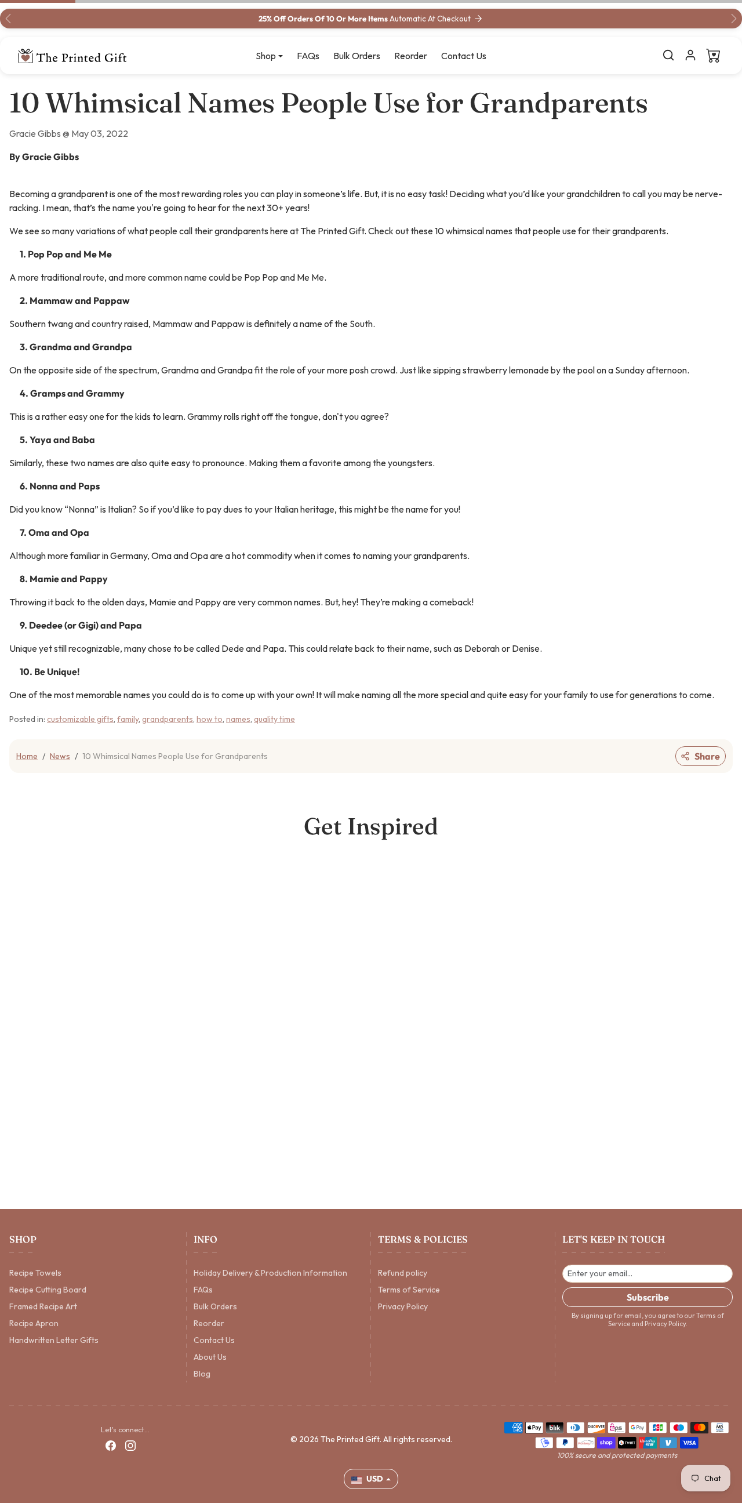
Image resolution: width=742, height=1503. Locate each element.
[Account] (690, 55)
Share (707, 756)
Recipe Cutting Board (47, 1289)
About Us (210, 1357)
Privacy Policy (403, 1306)
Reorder (410, 55)
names (238, 719)
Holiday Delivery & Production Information (270, 1273)
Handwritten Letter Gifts (54, 1340)
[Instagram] (130, 1445)
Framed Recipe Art (43, 1306)
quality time (274, 719)
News (60, 756)
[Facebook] (111, 1445)
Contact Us (463, 55)
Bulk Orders (356, 55)
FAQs (308, 55)
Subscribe (648, 1297)
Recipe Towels (35, 1273)
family (128, 719)
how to (210, 719)
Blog (202, 1373)
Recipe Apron (34, 1323)
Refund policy (402, 1273)
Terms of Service (409, 1289)
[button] (668, 55)
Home (27, 756)
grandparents (167, 719)
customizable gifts (80, 719)
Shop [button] (266, 55)
